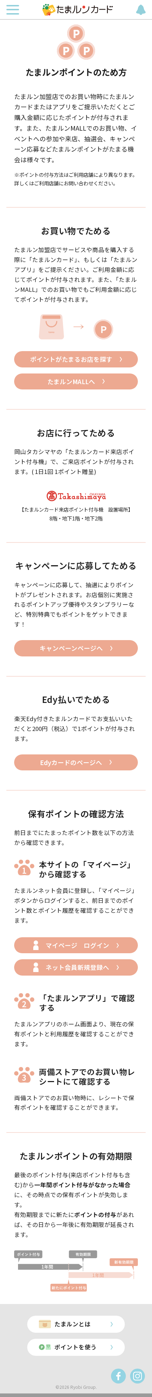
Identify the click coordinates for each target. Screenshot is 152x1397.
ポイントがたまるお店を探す (71, 359)
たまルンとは (72, 1324)
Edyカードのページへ (71, 762)
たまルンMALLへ (71, 381)
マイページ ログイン (77, 945)
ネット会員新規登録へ (77, 967)
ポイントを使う (75, 1347)
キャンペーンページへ (71, 648)
